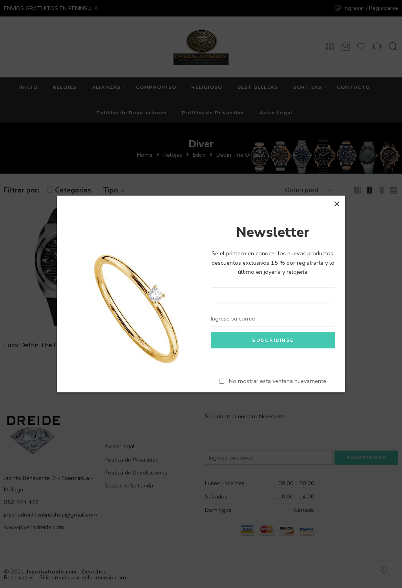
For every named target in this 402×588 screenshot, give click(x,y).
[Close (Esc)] (337, 204)
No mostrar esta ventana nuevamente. (278, 381)
